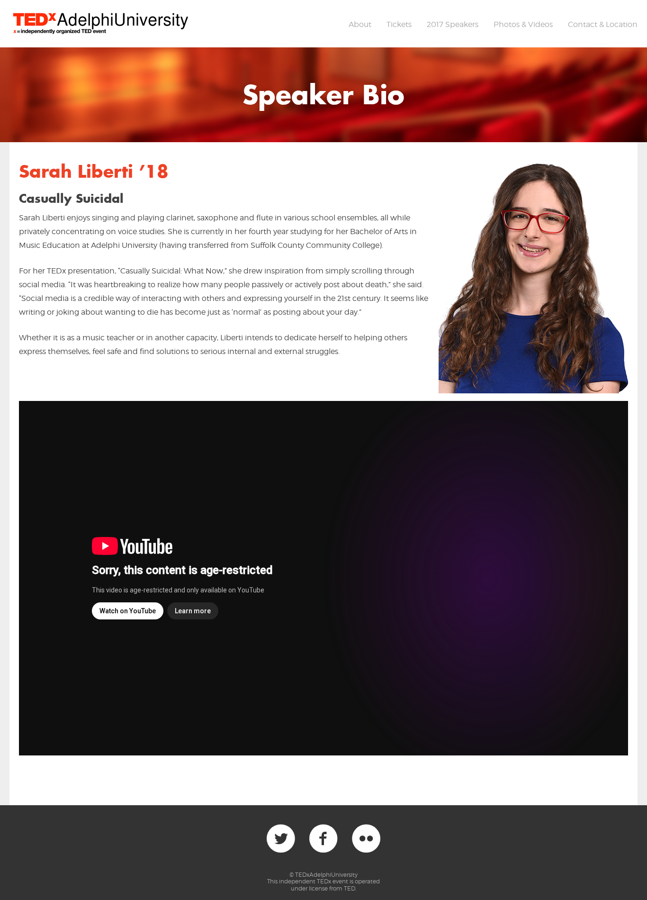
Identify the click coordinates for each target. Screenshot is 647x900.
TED (349, 888)
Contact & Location (603, 24)
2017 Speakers (452, 24)
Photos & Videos (523, 24)
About (360, 24)
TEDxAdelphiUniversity (326, 874)
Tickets (399, 24)
